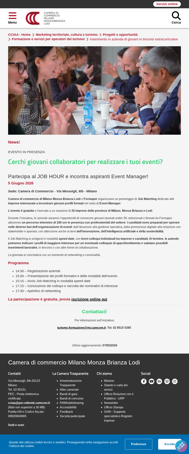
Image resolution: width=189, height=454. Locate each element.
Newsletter (111, 402)
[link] (45, 18)
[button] (12, 18)
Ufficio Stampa (113, 407)
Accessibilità (68, 407)
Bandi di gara (68, 394)
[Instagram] (175, 381)
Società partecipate (72, 416)
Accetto (172, 444)
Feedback (66, 411)
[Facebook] (144, 381)
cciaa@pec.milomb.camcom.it (29, 402)
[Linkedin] (159, 381)
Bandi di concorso (71, 398)
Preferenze (141, 444)
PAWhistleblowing (72, 402)
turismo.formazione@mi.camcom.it (81, 327)
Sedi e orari (16, 425)
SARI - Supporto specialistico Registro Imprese (118, 416)
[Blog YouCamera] (167, 381)
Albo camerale (69, 389)
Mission (109, 380)
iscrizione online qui (89, 299)
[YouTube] (151, 381)
